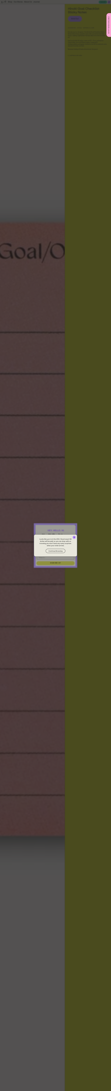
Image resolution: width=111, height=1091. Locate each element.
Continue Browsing (55, 551)
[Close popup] (74, 537)
